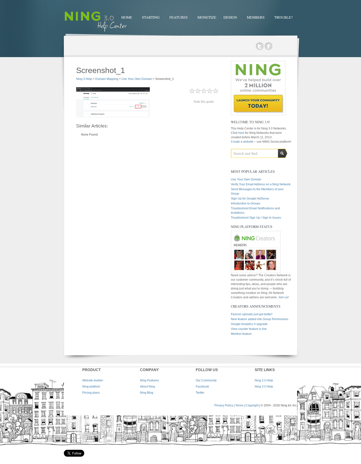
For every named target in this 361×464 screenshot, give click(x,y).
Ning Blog (146, 392)
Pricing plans (91, 392)
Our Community (206, 380)
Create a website (242, 141)
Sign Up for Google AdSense (250, 198)
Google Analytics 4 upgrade (249, 324)
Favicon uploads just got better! (251, 314)
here (241, 133)
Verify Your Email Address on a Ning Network (261, 184)
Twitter (260, 46)
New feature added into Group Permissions (259, 319)
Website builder (92, 380)
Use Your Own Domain (246, 179)
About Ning (147, 386)
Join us (283, 297)
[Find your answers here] (96, 32)
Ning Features (149, 380)
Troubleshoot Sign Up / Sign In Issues (256, 217)
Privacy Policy (223, 405)
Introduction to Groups (245, 203)
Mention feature (241, 334)
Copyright (252, 405)
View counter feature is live (249, 329)
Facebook (268, 46)
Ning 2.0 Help (264, 380)
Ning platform (91, 386)
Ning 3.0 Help (264, 386)
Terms (239, 405)
